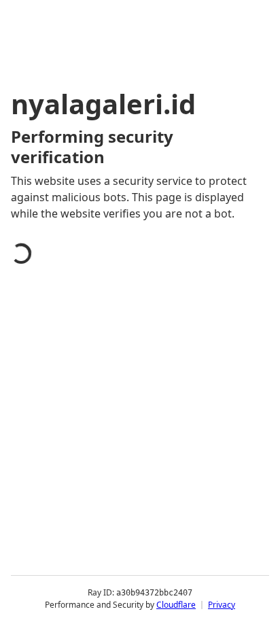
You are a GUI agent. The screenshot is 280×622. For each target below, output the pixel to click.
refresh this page (71, 485)
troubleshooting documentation (110, 539)
